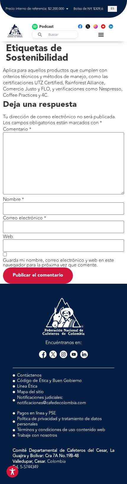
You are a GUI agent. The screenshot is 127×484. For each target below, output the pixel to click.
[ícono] (88, 26)
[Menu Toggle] (101, 35)
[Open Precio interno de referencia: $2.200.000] (67, 9)
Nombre (13, 199)
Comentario (17, 129)
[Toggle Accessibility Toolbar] (12, 471)
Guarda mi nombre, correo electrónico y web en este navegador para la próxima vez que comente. (58, 262)
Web (8, 236)
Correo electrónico (24, 218)
